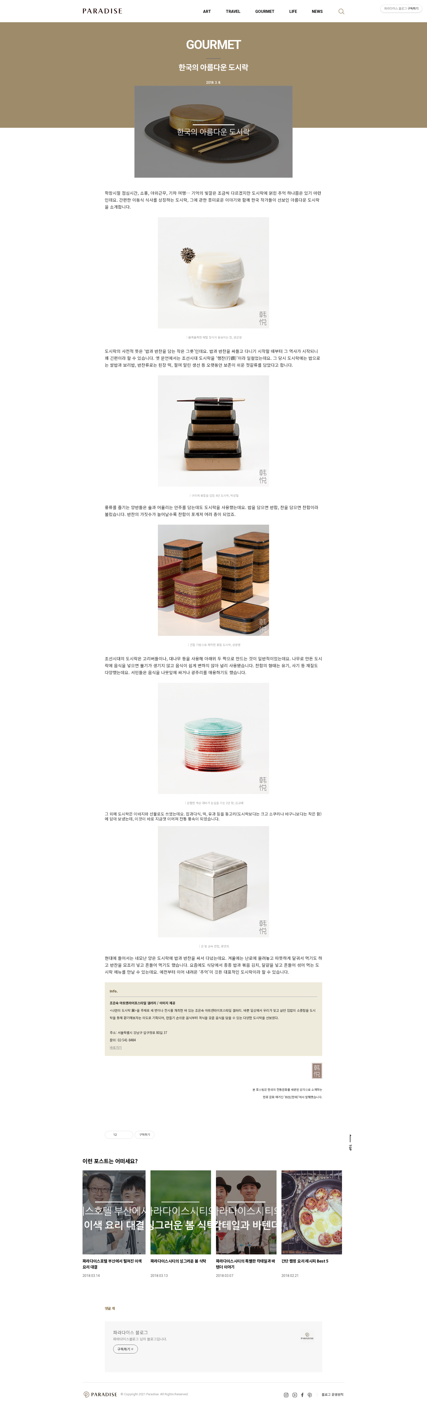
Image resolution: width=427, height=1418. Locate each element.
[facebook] (302, 1395)
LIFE (293, 11)
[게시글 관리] (128, 1135)
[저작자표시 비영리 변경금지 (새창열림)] (161, 1135)
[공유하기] (121, 1135)
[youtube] (295, 1395)
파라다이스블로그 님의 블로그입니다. (140, 1338)
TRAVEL (233, 11)
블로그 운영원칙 (332, 1394)
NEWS (317, 11)
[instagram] (286, 1395)
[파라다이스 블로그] (102, 11)
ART (207, 11)
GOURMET (265, 11)
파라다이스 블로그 (130, 1332)
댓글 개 (110, 1308)
